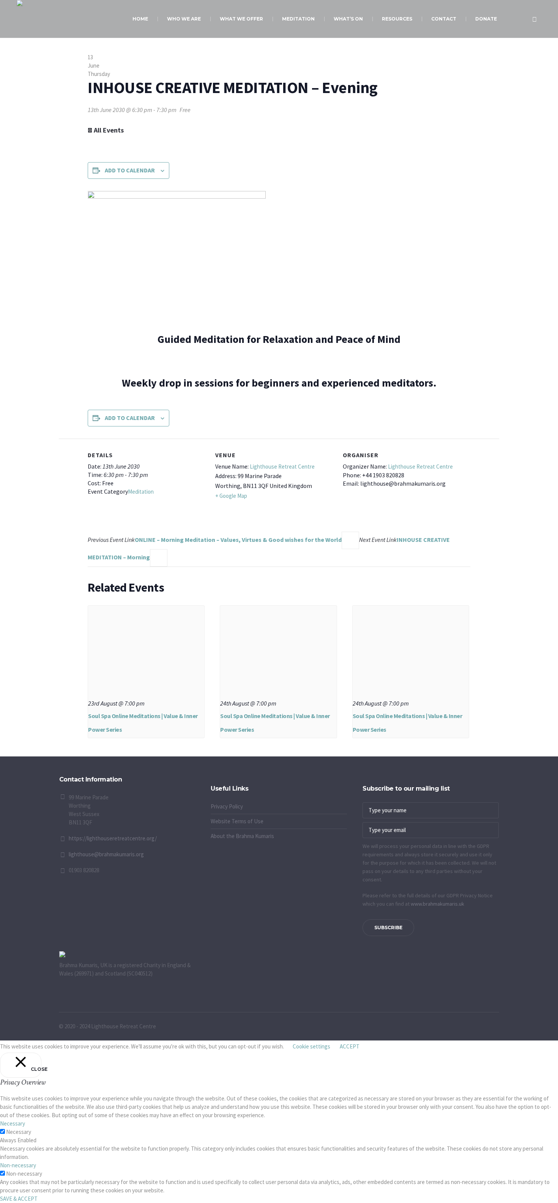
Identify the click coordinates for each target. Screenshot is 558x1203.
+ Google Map (231, 495)
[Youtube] (216, 781)
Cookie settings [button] (311, 1046)
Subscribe (388, 927)
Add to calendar (130, 170)
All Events (108, 130)
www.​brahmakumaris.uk (437, 903)
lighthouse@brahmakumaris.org (106, 854)
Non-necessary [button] (18, 1165)
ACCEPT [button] (349, 1046)
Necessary (18, 1131)
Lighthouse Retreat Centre (282, 466)
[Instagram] (226, 781)
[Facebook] (207, 781)
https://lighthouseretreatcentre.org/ (113, 838)
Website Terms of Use (237, 821)
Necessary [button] (12, 1123)
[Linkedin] (235, 781)
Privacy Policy (227, 806)
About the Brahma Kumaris (242, 836)
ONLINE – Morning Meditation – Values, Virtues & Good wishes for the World (215, 539)
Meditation (141, 491)
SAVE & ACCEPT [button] (19, 1198)
